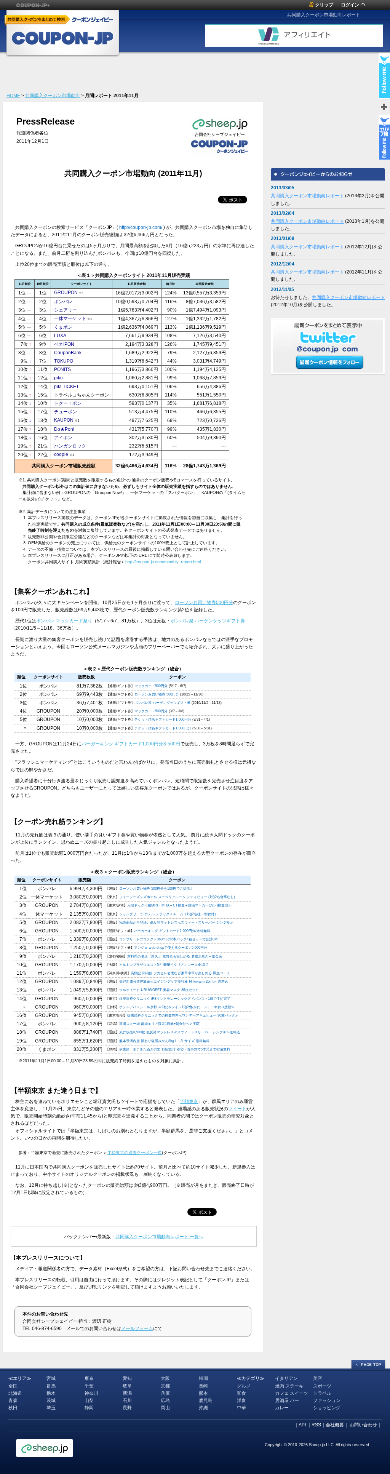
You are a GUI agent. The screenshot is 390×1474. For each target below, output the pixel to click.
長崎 (203, 1386)
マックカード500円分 (151, 686)
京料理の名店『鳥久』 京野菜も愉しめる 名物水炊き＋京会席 (174, 956)
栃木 (51, 1393)
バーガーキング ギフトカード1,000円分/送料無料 (172, 931)
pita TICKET (66, 386)
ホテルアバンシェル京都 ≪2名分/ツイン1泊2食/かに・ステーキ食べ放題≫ (177, 1007)
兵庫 (165, 1393)
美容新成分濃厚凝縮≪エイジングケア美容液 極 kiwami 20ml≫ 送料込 (173, 981)
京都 (165, 1386)
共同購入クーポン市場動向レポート (307, 195)
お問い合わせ (363, 1425)
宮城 (51, 1378)
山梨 (89, 1400)
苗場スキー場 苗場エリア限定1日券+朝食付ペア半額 (159, 1024)
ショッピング (326, 1407)
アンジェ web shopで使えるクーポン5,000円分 (170, 948)
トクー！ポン (68, 403)
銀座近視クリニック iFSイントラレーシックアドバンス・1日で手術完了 (174, 999)
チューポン (65, 411)
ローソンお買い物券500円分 (204, 602)
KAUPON (64, 420)
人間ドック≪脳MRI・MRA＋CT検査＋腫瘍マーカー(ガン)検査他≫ (179, 905)
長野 (127, 1407)
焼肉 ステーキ (289, 1386)
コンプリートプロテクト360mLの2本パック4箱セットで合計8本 (168, 939)
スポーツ (322, 1386)
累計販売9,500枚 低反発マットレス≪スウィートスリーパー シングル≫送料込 (179, 1032)
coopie (61, 454)
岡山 (165, 1407)
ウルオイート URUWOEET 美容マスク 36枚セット (159, 990)
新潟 (127, 1393)
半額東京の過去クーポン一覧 (134, 1152)
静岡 (89, 1407)
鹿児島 (206, 1400)
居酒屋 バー (287, 1400)
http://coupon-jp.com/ (140, 227)
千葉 (89, 1386)
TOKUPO (63, 361)
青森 (13, 1400)
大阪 (165, 1378)
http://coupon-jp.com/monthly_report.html (163, 562)
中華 (241, 1407)
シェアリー (65, 310)
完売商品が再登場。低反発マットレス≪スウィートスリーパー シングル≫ (176, 922)
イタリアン (286, 1378)
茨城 (51, 1400)
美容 (317, 1378)
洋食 (241, 1400)
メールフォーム (137, 1328)
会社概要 (335, 1425)
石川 (127, 1400)
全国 (13, 1386)
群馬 (51, 1386)
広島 (165, 1400)
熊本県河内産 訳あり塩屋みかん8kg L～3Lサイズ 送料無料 (164, 1041)
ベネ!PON (64, 344)
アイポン (63, 437)
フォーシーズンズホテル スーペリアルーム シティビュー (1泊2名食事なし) (177, 897)
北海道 (15, 1393)
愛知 (127, 1378)
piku (58, 377)
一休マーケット (70, 318)
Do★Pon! (64, 429)
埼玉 (51, 1407)
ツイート (237, 1108)
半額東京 (189, 1101)
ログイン (350, 5)
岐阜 (127, 1386)
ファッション (326, 1400)
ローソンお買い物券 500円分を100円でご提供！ (156, 888)
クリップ (324, 5)
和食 (241, 1393)
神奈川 (91, 1393)
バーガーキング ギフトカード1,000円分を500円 (131, 744)
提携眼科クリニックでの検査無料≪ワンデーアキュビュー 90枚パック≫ (182, 1015)
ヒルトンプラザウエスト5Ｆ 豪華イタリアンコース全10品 (163, 965)
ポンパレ (63, 301)
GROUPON (66, 292)
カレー (282, 1407)
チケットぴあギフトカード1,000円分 (162, 719)
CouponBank (68, 352)
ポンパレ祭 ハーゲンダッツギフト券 (208, 620)
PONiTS (62, 369)
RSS (316, 1425)
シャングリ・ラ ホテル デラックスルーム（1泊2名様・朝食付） (168, 914)
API (302, 1425)
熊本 (203, 1393)
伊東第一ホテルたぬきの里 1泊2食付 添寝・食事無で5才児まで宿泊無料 (174, 1049)
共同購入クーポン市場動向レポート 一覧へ (159, 1236)
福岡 (203, 1378)
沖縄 (203, 1407)
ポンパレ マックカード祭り (64, 620)
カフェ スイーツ (291, 1393)
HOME (13, 95)
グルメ (244, 1386)
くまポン (63, 327)
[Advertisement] (130, 74)
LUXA (60, 335)
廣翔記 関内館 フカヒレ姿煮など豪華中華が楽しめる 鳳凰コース (180, 973)
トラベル (322, 1393)
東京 (89, 1378)
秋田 (13, 1407)
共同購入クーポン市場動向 (52, 95)
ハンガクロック (70, 446)
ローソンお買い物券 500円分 (156, 694)
